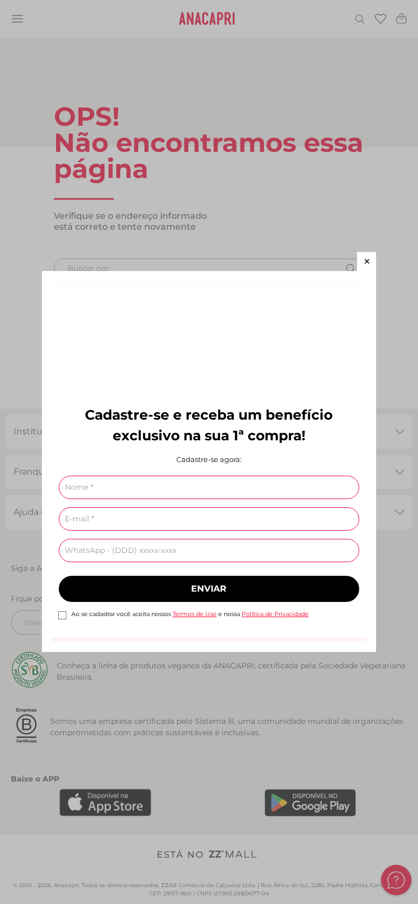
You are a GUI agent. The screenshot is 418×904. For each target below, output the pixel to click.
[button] (366, 261)
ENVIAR (208, 588)
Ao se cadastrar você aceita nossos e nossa (190, 614)
